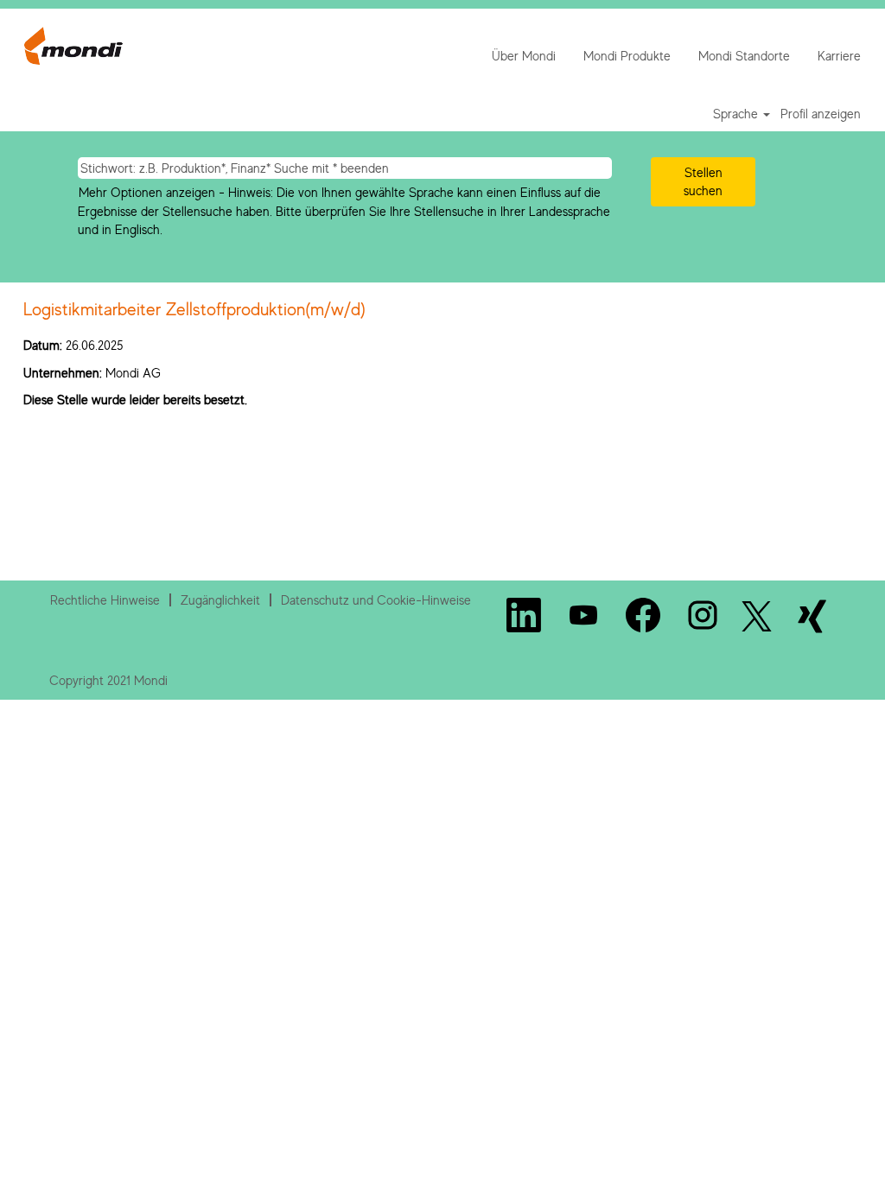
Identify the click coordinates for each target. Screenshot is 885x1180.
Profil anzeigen (820, 113)
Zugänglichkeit (220, 600)
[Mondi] (73, 46)
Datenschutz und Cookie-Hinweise (376, 600)
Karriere (839, 55)
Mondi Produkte (627, 55)
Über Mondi (524, 55)
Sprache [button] (737, 113)
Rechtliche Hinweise (105, 600)
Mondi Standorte (744, 55)
